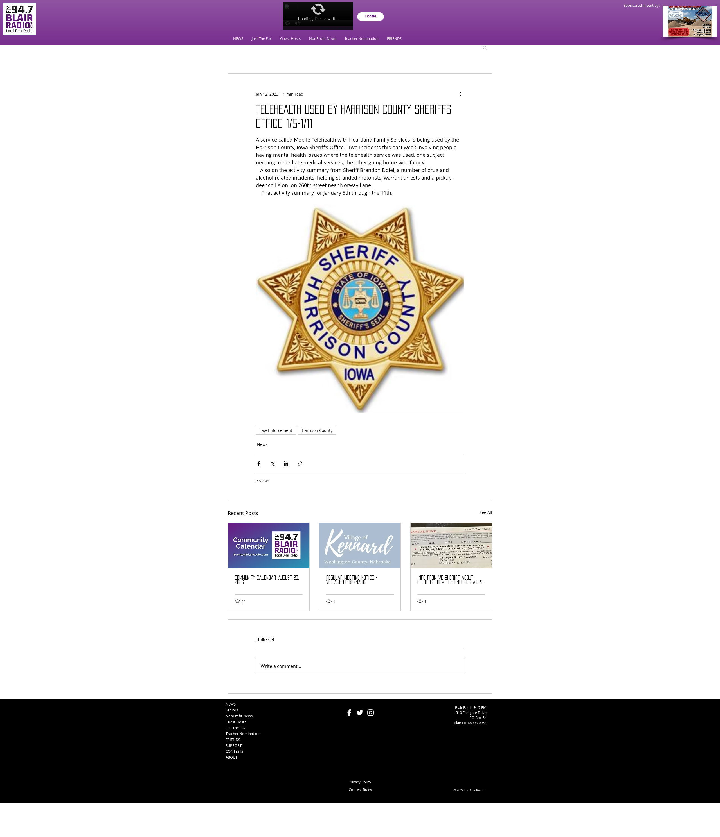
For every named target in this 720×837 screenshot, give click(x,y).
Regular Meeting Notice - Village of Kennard (351, 580)
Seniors (232, 710)
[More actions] (460, 93)
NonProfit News (239, 715)
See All (486, 512)
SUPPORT (234, 745)
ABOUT (231, 757)
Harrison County (317, 430)
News (262, 444)
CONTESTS (234, 751)
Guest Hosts (236, 721)
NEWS (231, 704)
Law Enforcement (276, 430)
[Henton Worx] (690, 21)
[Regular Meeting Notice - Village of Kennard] (360, 545)
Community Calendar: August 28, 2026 (267, 580)
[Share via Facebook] (258, 463)
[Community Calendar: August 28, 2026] (268, 545)
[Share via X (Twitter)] (272, 463)
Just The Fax (236, 727)
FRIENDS (233, 739)
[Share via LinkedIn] (286, 463)
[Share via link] (300, 463)
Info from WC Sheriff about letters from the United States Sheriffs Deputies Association (449, 580)
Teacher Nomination (243, 733)
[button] (485, 47)
